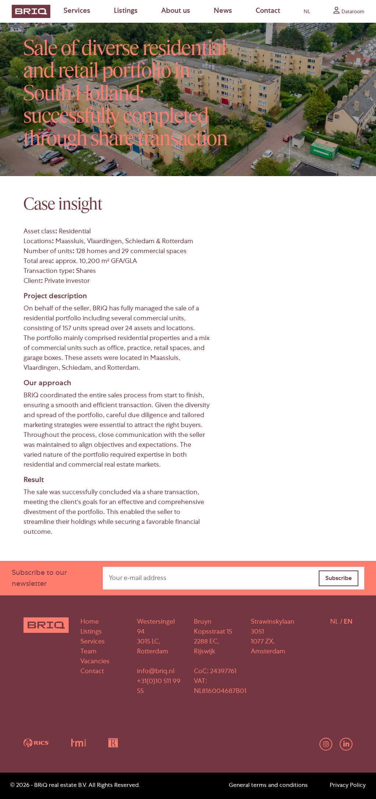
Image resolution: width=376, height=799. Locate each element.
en (348, 622)
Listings (126, 11)
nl (307, 12)
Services (77, 11)
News (223, 11)
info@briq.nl (155, 671)
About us (175, 11)
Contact (268, 11)
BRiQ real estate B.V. (60, 786)
